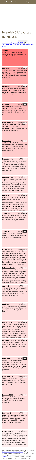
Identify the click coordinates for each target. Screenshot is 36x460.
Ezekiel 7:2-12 (7, 322)
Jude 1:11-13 (6, 195)
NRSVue (16, 45)
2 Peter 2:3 (6, 213)
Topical (17, 2)
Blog (27, 2)
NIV (3, 45)
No (26, 68)
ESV (21, 45)
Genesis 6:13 (6, 141)
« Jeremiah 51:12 (7, 43)
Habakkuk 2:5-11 (8, 268)
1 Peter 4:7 (6, 232)
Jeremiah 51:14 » (19, 43)
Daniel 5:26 (6, 304)
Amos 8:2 (5, 286)
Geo (12, 2)
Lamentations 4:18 (9, 340)
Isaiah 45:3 (6, 104)
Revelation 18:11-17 (9, 177)
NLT (8, 45)
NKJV (11, 45)
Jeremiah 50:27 (7, 395)
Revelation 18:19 (8, 159)
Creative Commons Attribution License (12, 452)
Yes (24, 68)
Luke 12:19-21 (7, 250)
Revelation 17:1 (7, 68)
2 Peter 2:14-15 (7, 431)
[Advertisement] (18, 17)
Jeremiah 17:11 (7, 413)
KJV (6, 45)
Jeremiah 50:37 (7, 359)
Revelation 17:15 (8, 86)
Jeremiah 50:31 (7, 377)
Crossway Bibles (6, 456)
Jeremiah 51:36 (7, 123)
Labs (23, 2)
